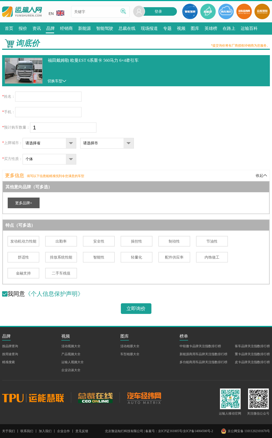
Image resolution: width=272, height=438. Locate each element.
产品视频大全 (70, 354)
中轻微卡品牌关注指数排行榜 (200, 346)
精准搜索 (8, 362)
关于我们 (8, 431)
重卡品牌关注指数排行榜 (252, 354)
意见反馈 (81, 431)
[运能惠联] (36, 397)
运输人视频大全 (72, 362)
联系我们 (26, 431)
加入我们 (45, 431)
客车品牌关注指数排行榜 (252, 346)
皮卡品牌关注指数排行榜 (252, 362)
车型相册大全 (129, 354)
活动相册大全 (129, 346)
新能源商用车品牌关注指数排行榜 (203, 354)
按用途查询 (10, 354)
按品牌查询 (10, 346)
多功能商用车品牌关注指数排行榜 (203, 362)
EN (51, 13)
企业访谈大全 (70, 370)
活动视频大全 (70, 346)
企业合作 (63, 431)
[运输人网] (22, 12)
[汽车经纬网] (144, 397)
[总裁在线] (95, 397)
